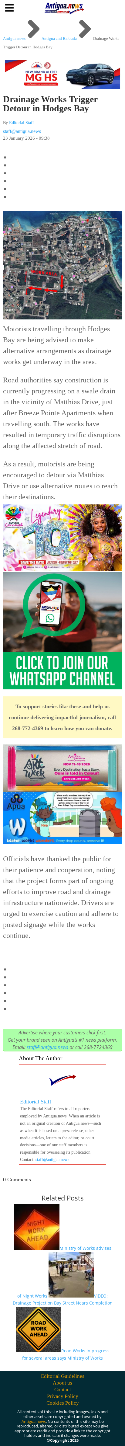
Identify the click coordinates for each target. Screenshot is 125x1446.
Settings (69, 1435)
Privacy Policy (62, 1396)
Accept (17, 1435)
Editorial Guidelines (62, 1376)
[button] (10, 7)
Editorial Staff (21, 122)
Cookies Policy (62, 1403)
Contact (62, 1389)
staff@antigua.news (22, 131)
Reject (43, 1435)
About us (62, 1383)
